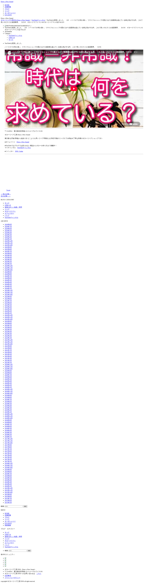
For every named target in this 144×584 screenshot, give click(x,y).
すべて (11, 40)
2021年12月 (9, 340)
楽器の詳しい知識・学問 (13, 207)
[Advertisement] (74, 171)
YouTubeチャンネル (38, 20)
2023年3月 (8, 309)
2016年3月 (8, 482)
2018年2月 (8, 434)
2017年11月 (9, 441)
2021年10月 (9, 344)
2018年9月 (8, 420)
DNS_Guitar (19, 151)
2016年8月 (8, 471)
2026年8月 (8, 224)
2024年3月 (8, 284)
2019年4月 (8, 406)
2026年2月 (8, 237)
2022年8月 (8, 323)
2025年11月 (9, 243)
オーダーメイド (10, 13)
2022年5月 (8, 329)
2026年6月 (8, 228)
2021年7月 (8, 350)
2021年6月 (8, 352)
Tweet (8, 190)
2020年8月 (8, 373)
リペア (7, 11)
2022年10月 (9, 319)
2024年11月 (9, 268)
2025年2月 (8, 261)
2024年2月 (8, 286)
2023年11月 (9, 292)
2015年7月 (8, 498)
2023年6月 (8, 303)
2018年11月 (9, 416)
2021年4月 (8, 356)
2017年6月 (8, 451)
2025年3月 (8, 259)
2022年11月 (9, 317)
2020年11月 (9, 366)
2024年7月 (8, 276)
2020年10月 (9, 368)
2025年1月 (8, 263)
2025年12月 (9, 241)
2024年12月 (9, 265)
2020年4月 (8, 381)
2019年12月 (9, 389)
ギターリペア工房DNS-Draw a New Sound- (15, 20)
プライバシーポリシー (12, 578)
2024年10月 (9, 270)
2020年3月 (8, 383)
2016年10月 (9, 467)
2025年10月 (9, 245)
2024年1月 (8, 288)
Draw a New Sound (7, 1)
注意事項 (8, 575)
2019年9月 (8, 395)
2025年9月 (8, 247)
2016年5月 (8, 478)
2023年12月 (9, 290)
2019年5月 (8, 404)
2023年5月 (8, 305)
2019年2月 (8, 410)
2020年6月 (8, 377)
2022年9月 (8, 321)
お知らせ (12, 37)
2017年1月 (8, 461)
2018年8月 (8, 422)
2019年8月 (8, 397)
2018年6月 (8, 426)
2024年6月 (8, 278)
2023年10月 (9, 294)
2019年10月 (9, 393)
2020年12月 (9, 364)
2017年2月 (8, 459)
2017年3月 (8, 457)
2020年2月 (8, 385)
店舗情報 (8, 7)
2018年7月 (8, 424)
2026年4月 (8, 233)
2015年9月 (8, 494)
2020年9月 (8, 371)
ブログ (7, 9)
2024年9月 (8, 272)
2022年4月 (8, 331)
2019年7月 (8, 399)
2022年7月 (8, 325)
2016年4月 (8, 480)
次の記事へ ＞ (6, 196)
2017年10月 (9, 443)
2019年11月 (9, 391)
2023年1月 (8, 313)
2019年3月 (8, 408)
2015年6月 (8, 500)
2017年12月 (9, 439)
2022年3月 (8, 333)
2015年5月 (8, 502)
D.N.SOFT (8, 15)
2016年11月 (9, 465)
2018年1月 (8, 436)
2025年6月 (8, 253)
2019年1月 (8, 412)
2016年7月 (8, 474)
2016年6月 (8, 476)
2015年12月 (9, 488)
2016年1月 (8, 486)
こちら (39, 573)
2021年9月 (8, 346)
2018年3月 (8, 432)
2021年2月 (8, 360)
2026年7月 (8, 226)
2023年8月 (8, 298)
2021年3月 (8, 358)
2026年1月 (8, 239)
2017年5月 (8, 453)
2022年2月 (8, 336)
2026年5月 (8, 230)
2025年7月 (8, 251)
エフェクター (9, 213)
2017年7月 (8, 449)
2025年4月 (8, 257)
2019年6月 (8, 401)
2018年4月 (8, 430)
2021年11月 (9, 342)
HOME (7, 5)
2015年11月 (9, 490)
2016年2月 (8, 484)
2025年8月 (8, 249)
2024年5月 (8, 280)
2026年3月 (8, 235)
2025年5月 (8, 255)
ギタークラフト (10, 211)
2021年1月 (8, 362)
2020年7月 (8, 375)
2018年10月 (9, 418)
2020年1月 (8, 387)
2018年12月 (9, 414)
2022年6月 (8, 327)
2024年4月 (8, 282)
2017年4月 (8, 455)
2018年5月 (8, 428)
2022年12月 (9, 315)
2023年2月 (8, 311)
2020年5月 (8, 379)
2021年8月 (8, 348)
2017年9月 (8, 445)
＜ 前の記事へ (6, 194)
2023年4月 (8, 307)
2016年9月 (8, 469)
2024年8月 (8, 274)
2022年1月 (8, 338)
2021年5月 (8, 354)
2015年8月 (8, 496)
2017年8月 (8, 447)
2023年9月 (8, 296)
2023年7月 (8, 301)
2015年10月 (9, 492)
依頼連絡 (8, 525)
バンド (7, 215)
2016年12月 (9, 463)
